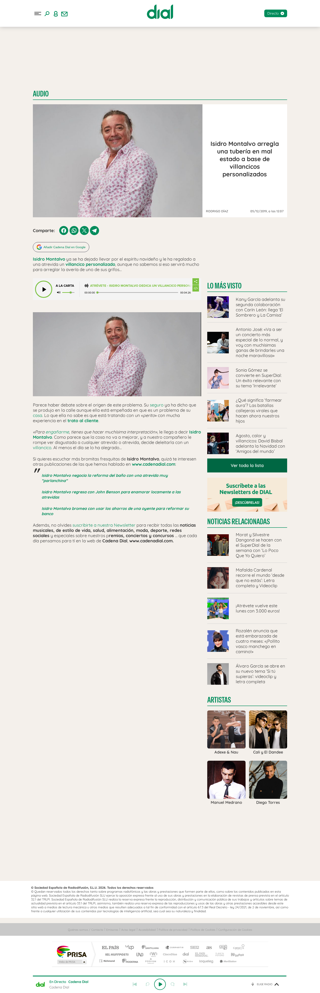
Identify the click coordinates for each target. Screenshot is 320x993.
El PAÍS (110, 948)
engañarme (57, 432)
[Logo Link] (160, 11)
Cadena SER (193, 948)
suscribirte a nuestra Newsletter (103, 525)
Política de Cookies (202, 929)
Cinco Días (169, 954)
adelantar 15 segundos (173, 984)
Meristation (227, 961)
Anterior (135, 984)
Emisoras (112, 929)
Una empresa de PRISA (71, 951)
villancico (42, 447)
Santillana (151, 948)
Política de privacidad (173, 929)
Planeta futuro (217, 954)
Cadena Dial (185, 954)
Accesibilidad (147, 929)
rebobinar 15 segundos (147, 984)
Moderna (129, 961)
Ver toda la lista (247, 465)
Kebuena (234, 954)
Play (160, 984)
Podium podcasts (150, 961)
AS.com (207, 948)
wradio (152, 954)
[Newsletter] (64, 13)
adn (221, 948)
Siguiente (185, 984)
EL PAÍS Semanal (202, 954)
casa (37, 415)
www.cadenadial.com (153, 464)
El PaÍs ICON (169, 961)
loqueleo (206, 961)
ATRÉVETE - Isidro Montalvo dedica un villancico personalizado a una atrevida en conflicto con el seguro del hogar (141, 286)
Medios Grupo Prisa (71, 961)
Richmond (107, 961)
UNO (140, 954)
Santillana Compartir (174, 948)
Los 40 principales (131, 948)
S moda (187, 961)
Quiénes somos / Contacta (85, 929)
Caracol (237, 948)
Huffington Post (116, 954)
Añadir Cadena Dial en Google (65, 247)
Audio (41, 94)
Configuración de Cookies (235, 929)
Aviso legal (128, 929)
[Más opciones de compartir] (195, 281)
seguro (156, 405)
